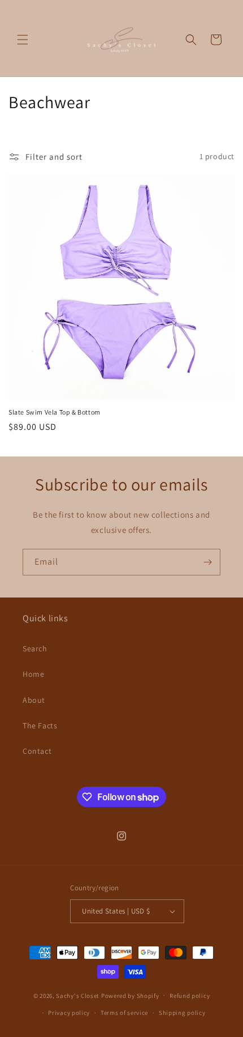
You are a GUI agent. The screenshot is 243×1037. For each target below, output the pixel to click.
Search (35, 648)
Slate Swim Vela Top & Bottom (54, 412)
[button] (22, 39)
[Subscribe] (207, 562)
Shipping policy (182, 1013)
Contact (37, 751)
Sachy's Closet (77, 995)
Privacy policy (69, 1013)
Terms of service (124, 1013)
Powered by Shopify (130, 995)
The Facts (40, 725)
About (34, 700)
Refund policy (190, 996)
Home (33, 674)
